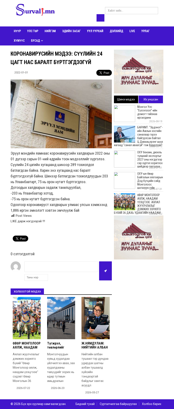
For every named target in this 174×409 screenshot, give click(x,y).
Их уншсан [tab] (151, 99)
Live (132, 31)
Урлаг (145, 31)
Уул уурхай (95, 31)
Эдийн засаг (71, 31)
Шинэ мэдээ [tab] (126, 99)
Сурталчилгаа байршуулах (118, 404)
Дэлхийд (116, 31)
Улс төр (32, 31)
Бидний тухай (85, 404)
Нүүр (17, 31)
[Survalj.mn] (35, 10)
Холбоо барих (151, 404)
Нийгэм (50, 31)
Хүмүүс (19, 40)
